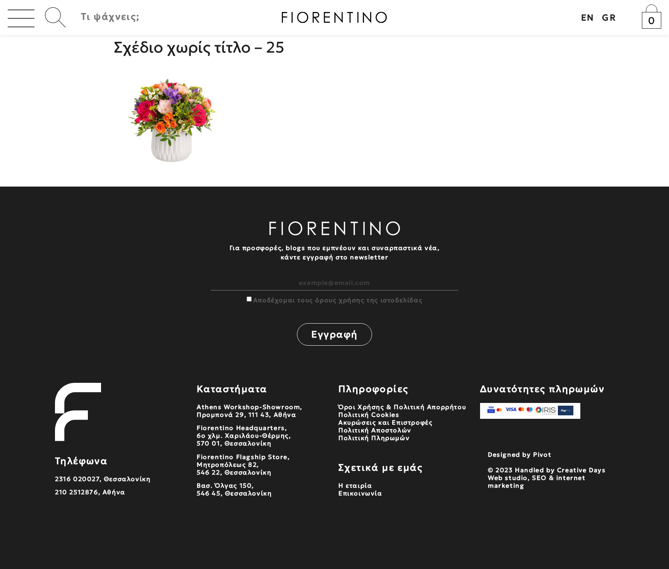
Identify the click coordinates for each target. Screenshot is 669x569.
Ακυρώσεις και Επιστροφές (385, 422)
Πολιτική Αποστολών (375, 430)
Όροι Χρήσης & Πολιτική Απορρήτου (402, 407)
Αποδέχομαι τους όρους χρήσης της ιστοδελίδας (337, 300)
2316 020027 (77, 479)
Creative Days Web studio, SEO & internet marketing (547, 477)
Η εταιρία (355, 485)
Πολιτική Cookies (369, 414)
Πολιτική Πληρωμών (374, 438)
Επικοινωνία (360, 493)
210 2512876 (76, 492)
